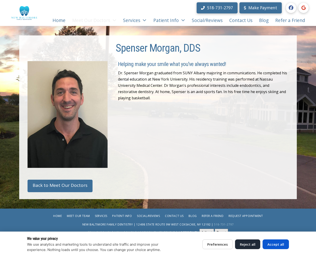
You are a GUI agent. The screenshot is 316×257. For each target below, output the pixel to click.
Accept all (275, 244)
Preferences (217, 244)
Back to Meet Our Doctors (60, 185)
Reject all (247, 244)
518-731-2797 (224, 224)
